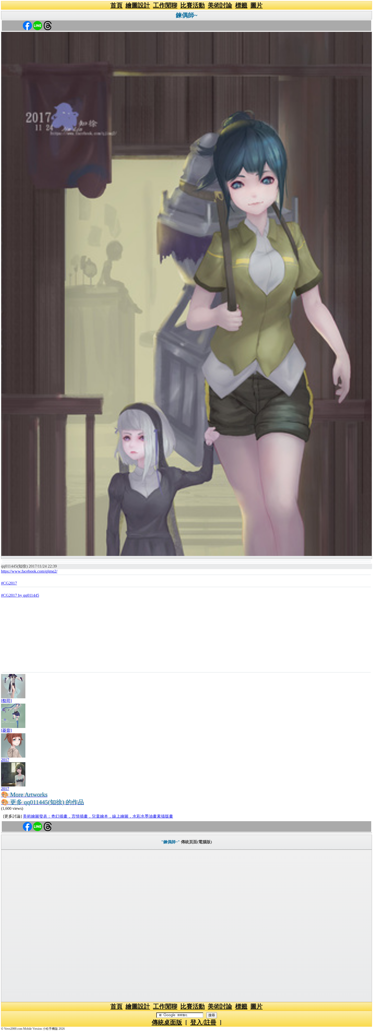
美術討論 (220, 5)
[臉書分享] (27, 25)
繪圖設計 (138, 5)
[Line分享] (37, 25)
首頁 (116, 5)
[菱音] (6, 730)
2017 (5, 760)
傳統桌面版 (167, 1022)
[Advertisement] (186, 634)
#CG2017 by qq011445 (20, 595)
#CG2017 (9, 583)
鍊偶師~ (186, 15)
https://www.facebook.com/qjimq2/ (29, 571)
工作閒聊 (165, 5)
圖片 (256, 5)
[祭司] (6, 701)
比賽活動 (192, 5)
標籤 (241, 5)
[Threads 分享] (47, 25)
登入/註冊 (203, 1022)
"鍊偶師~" (170, 842)
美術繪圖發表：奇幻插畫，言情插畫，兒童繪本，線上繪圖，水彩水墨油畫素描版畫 (98, 816)
